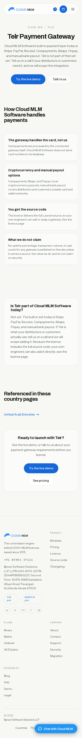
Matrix (8, 636)
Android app (29, 599)
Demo (8, 689)
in (7, 610)
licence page (16, 223)
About (54, 630)
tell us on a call (38, 337)
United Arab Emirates (19, 414)
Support (55, 643)
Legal (7, 695)
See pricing (41, 480)
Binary (8, 630)
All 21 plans (11, 649)
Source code (58, 560)
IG (39, 610)
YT (23, 610)
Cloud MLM (35, 27)
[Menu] (73, 9)
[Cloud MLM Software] (21, 9)
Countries (21, 727)
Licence (55, 553)
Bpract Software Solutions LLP (21, 719)
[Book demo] (63, 9)
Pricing (54, 547)
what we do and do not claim (55, 253)
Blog (7, 676)
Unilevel (9, 643)
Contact (55, 636)
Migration (56, 656)
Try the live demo (28, 79)
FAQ (6, 682)
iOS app (9, 599)
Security (55, 649)
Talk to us (59, 79)
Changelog (57, 566)
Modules (55, 540)
